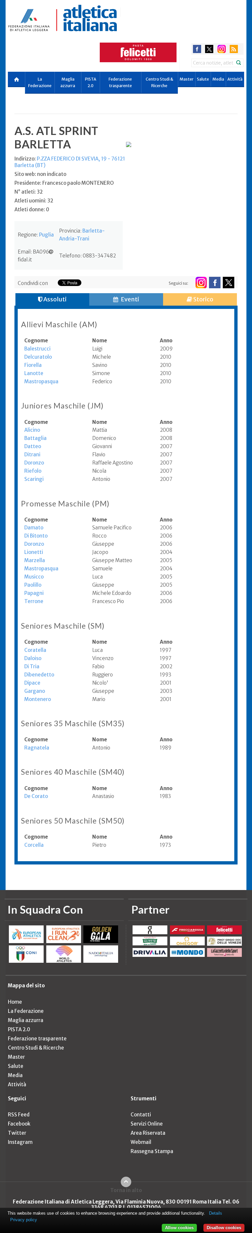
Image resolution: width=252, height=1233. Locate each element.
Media (218, 79)
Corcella (34, 845)
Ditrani (32, 454)
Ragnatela (36, 748)
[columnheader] (58, 341)
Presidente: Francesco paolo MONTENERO (64, 183)
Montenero (37, 699)
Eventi (129, 299)
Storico (202, 299)
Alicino (32, 430)
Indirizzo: (69, 162)
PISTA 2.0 (90, 82)
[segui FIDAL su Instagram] (201, 282)
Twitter (17, 1133)
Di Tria (31, 666)
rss (234, 49)
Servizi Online (147, 1124)
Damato (33, 527)
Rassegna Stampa (152, 1151)
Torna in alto (126, 1190)
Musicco (34, 577)
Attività (234, 79)
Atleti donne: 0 (31, 209)
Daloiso (32, 658)
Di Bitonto (36, 536)
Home (15, 1002)
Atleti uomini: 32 (33, 201)
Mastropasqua (41, 381)
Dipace (32, 683)
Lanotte (33, 373)
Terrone (33, 601)
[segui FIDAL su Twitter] (228, 282)
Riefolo (32, 471)
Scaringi (34, 479)
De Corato (36, 796)
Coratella (35, 650)
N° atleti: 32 (28, 192)
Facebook (19, 1124)
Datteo (32, 446)
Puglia (46, 235)
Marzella (34, 560)
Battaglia (35, 438)
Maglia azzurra (67, 82)
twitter (209, 49)
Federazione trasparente (120, 82)
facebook (197, 49)
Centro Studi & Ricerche (159, 82)
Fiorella (33, 365)
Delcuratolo (38, 357)
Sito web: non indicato (40, 174)
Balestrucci (37, 349)
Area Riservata (148, 1133)
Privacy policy (23, 1219)
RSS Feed (19, 1114)
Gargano (34, 691)
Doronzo (34, 463)
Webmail (141, 1142)
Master (186, 79)
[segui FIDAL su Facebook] (214, 282)
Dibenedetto (39, 675)
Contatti (141, 1114)
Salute (203, 79)
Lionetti (33, 552)
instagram (222, 49)
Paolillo (32, 585)
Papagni (34, 593)
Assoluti (54, 299)
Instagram (20, 1142)
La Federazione (40, 82)
